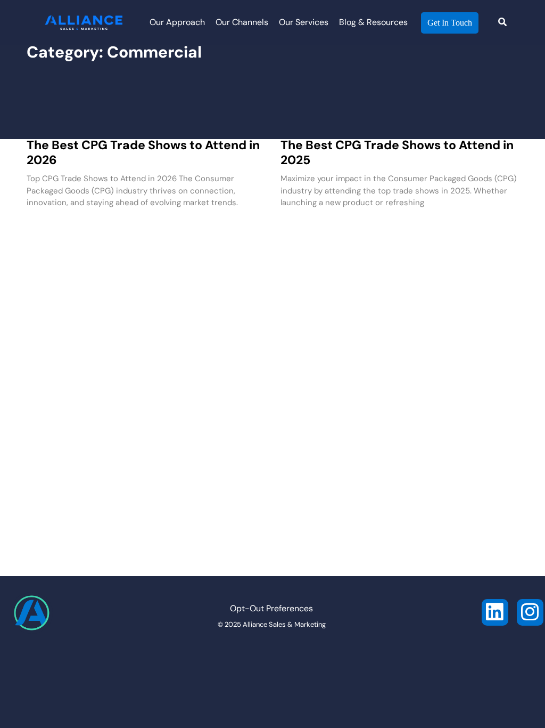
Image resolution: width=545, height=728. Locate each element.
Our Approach (177, 23)
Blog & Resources (373, 23)
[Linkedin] (495, 612)
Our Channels (242, 23)
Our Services (303, 23)
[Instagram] (530, 612)
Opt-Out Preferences (271, 609)
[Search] (502, 23)
